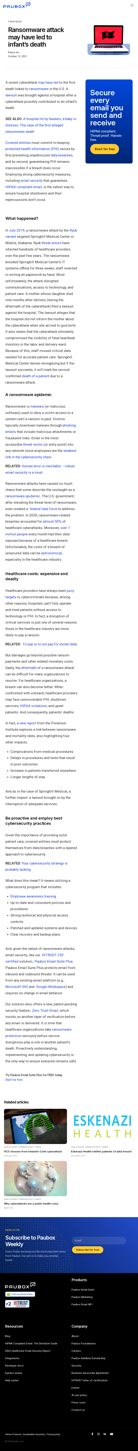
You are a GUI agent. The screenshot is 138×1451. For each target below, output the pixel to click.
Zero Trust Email (45, 1011)
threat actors (51, 243)
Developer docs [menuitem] (14, 1365)
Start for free (14, 1079)
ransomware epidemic (22, 496)
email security (32, 181)
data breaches (62, 155)
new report (28, 723)
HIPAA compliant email (23, 187)
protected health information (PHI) (32, 149)
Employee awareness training (33, 896)
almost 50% (52, 521)
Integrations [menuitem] (12, 1358)
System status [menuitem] (13, 1373)
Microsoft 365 (16, 987)
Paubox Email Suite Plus (53, 961)
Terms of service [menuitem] (13, 1434)
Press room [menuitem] (78, 1402)
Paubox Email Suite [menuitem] (83, 1289)
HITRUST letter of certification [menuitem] (90, 1380)
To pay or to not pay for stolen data (50, 644)
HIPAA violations (33, 706)
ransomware (39, 89)
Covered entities (18, 143)
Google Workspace (50, 987)
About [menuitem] (75, 1336)
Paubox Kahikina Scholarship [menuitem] (89, 1358)
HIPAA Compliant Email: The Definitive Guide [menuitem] (31, 1343)
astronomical (51, 553)
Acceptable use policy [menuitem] (34, 1434)
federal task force (43, 509)
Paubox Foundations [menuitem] (84, 1343)
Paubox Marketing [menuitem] (82, 1297)
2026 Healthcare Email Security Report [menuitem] (27, 1350)
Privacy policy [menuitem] (53, 1434)
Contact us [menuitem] (78, 1409)
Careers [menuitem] (76, 1350)
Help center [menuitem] (12, 1380)
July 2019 (17, 230)
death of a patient (35, 376)
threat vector (33, 444)
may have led (48, 82)
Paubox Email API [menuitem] (82, 1304)
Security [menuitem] (76, 1365)
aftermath (29, 668)
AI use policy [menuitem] (79, 1395)
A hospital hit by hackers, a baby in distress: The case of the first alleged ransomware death (40, 125)
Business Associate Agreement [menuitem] (90, 1373)
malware (37, 406)
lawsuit (11, 95)
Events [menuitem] (75, 1387)
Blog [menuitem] (7, 1336)
